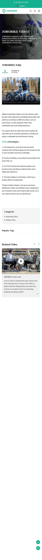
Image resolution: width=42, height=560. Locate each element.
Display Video (10, 220)
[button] (34, 244)
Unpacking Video (12, 216)
